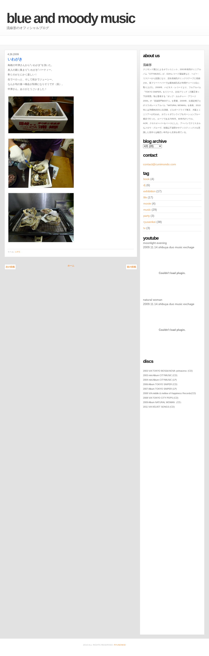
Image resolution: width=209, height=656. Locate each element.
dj (144, 185)
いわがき (15, 59)
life (17, 252)
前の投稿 (131, 267)
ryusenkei (149, 222)
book (146, 179)
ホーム (71, 265)
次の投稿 (10, 267)
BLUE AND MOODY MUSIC (71, 18)
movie (147, 203)
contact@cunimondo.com (159, 164)
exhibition (149, 191)
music (147, 209)
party (146, 215)
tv (144, 228)
